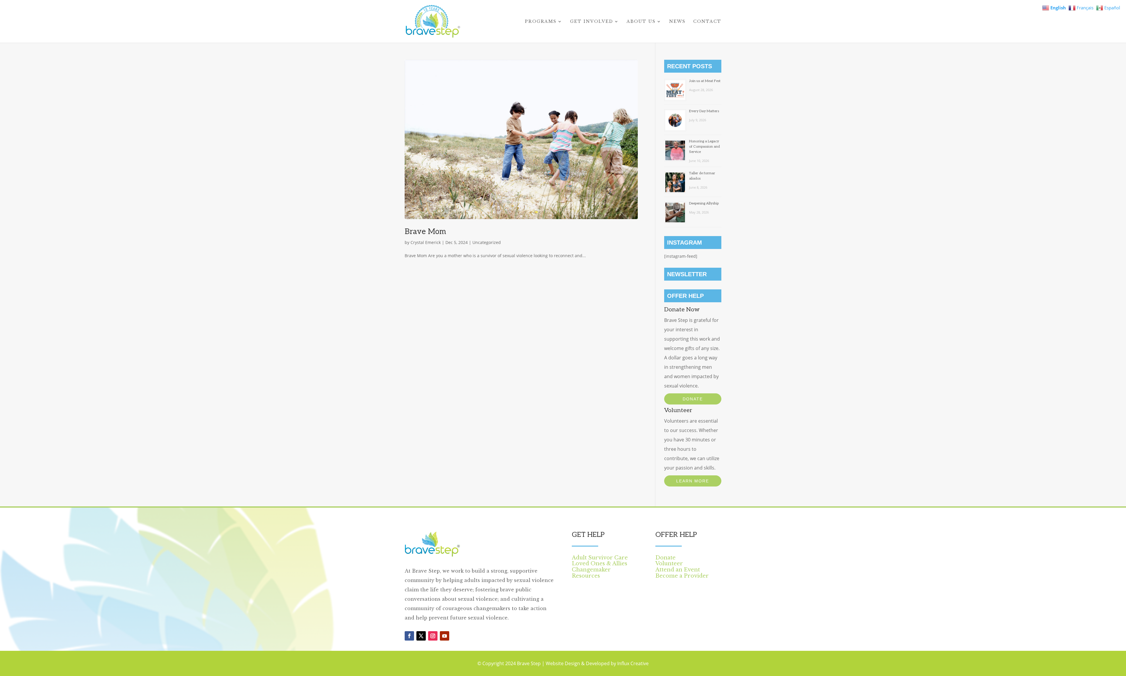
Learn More (692, 481)
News (677, 21)
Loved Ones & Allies (599, 563)
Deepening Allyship (704, 203)
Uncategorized (486, 242)
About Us (641, 21)
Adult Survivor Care (600, 557)
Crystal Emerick (426, 242)
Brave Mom (425, 231)
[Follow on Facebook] (409, 636)
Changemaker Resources (591, 572)
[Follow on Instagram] (432, 636)
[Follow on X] (421, 636)
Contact (707, 21)
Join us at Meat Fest (704, 81)
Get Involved (591, 21)
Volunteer (669, 563)
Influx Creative (633, 663)
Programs (541, 21)
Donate (693, 399)
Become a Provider (682, 576)
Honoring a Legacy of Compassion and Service (704, 146)
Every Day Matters (704, 111)
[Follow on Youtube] (444, 636)
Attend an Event (677, 569)
